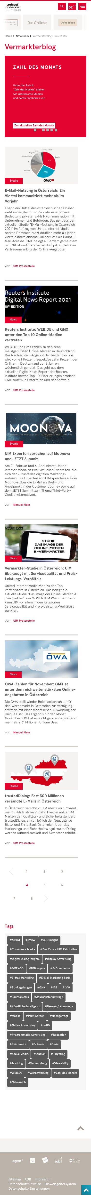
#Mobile (15, 1016)
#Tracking (16, 1063)
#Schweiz (38, 1044)
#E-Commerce (60, 968)
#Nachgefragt (59, 1016)
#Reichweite (18, 1044)
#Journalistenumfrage (48, 997)
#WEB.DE (16, 1073)
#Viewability (60, 1063)
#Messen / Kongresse (59, 1006)
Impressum (43, 1179)
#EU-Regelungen (21, 987)
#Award (15, 940)
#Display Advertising (58, 959)
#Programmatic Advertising (27, 1035)
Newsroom (24, 36)
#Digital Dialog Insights (25, 959)
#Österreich (18, 1082)
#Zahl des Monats (65, 1073)
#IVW (66, 987)
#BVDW (30, 940)
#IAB (54, 987)
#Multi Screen (35, 1016)
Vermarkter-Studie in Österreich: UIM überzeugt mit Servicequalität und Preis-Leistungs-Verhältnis (41, 573)
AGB (28, 1179)
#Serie (54, 1044)
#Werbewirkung (38, 1073)
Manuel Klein (21, 505)
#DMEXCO (17, 968)
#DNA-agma (37, 968)
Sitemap (14, 1179)
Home (10, 36)
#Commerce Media (22, 949)
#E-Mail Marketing (22, 978)
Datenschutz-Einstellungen (29, 1189)
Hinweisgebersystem (60, 1184)
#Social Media (19, 1054)
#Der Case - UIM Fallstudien (58, 949)
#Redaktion (58, 1035)
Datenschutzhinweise (24, 1184)
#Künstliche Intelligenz (25, 1006)
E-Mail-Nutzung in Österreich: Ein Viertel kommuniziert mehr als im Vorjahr (35, 196)
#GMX (41, 987)
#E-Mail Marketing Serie (54, 978)
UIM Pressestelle (24, 266)
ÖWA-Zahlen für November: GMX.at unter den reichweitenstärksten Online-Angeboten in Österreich (40, 689)
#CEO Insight (49, 940)
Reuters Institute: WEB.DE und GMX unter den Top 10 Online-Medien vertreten (36, 335)
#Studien (39, 1054)
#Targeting (58, 1054)
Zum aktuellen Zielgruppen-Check (37, 125)
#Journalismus (19, 997)
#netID (45, 1025)
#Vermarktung (37, 1063)
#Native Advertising (22, 1025)
